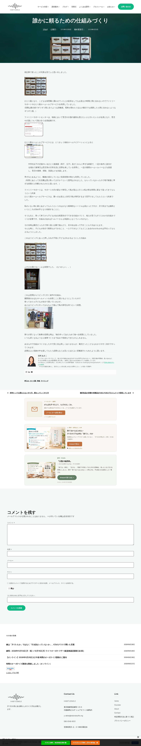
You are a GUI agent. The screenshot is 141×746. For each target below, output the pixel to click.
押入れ (26, 381)
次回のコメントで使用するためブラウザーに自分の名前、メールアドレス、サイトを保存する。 (42, 583)
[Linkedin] (29, 372)
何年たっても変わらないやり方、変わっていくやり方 (29, 393)
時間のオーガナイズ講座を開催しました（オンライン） (29, 664)
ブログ (45, 29)
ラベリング (44, 381)
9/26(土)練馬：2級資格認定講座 (55, 742)
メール (10, 560)
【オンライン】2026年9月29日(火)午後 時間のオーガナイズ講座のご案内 (36, 657)
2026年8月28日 (129, 644)
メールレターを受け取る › (54, 413)
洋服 (38, 381)
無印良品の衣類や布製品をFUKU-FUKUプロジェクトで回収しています (105, 393)
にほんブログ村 (12, 672)
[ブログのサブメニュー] (68, 6)
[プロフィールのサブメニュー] (103, 6)
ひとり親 (33, 381)
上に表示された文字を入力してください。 (21, 595)
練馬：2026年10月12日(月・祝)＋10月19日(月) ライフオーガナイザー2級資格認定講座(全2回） (45, 651)
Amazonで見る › (74, 444)
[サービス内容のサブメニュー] (48, 6)
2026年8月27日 (129, 664)
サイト (9, 572)
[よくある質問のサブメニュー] (89, 6)
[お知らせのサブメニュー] (114, 6)
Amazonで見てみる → (67, 478)
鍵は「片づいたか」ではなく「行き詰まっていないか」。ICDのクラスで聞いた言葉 (40, 644)
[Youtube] (32, 372)
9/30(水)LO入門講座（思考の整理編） (84, 742)
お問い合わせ (126, 6)
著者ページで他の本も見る (75, 448)
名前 (9, 549)
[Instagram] (26, 372)
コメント (11, 523)
